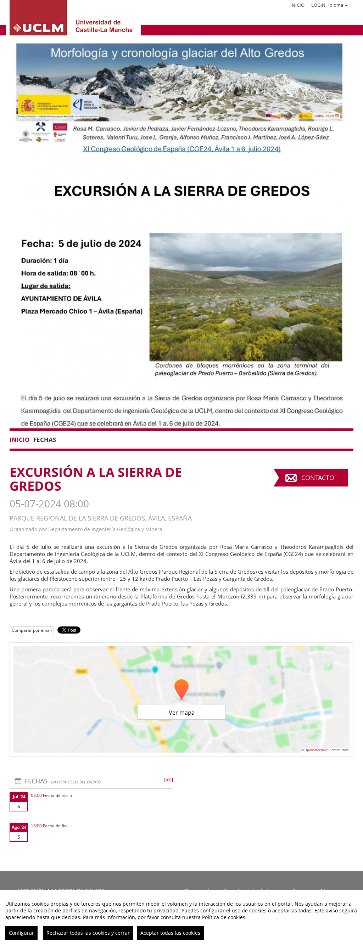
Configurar (21, 932)
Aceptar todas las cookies (170, 932)
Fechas (44, 439)
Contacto (317, 477)
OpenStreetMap (317, 750)
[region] (181, 917)
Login (318, 5)
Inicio (297, 5)
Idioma (335, 5)
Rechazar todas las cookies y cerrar (88, 932)
